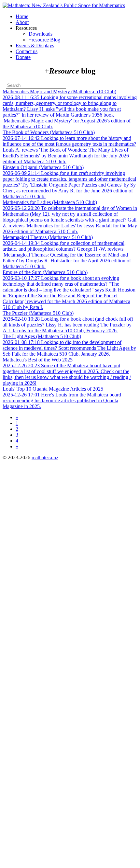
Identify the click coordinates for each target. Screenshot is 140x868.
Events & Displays (35, 45)
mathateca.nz (45, 457)
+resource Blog (44, 39)
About (22, 22)
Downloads (40, 34)
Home (22, 16)
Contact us (26, 51)
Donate (23, 57)
